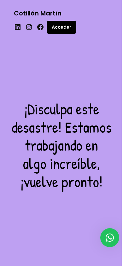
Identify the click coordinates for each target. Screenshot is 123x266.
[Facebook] (40, 27)
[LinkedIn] (17, 27)
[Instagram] (29, 27)
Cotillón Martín (38, 13)
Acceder (61, 27)
